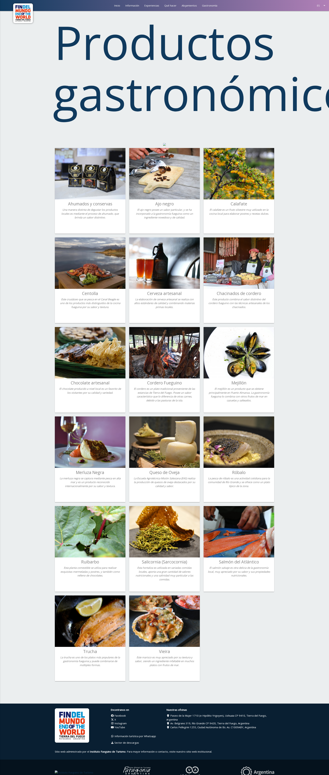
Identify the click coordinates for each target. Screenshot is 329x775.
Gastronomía (209, 5)
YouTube (119, 727)
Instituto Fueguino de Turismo (108, 751)
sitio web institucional (198, 751)
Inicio (117, 5)
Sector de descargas (126, 742)
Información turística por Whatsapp (135, 736)
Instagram (120, 723)
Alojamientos (189, 5)
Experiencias (151, 5)
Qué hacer (170, 5)
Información (132, 5)
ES (321, 5)
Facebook (120, 715)
